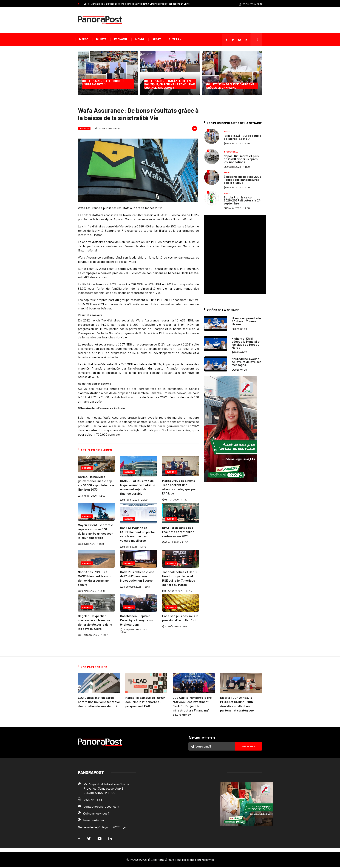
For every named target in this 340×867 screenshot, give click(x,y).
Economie (121, 39)
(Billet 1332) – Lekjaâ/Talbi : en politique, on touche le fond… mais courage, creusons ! (170, 84)
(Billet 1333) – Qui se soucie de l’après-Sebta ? (104, 84)
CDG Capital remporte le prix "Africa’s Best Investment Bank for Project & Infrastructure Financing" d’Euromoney (192, 706)
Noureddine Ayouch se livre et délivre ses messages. (246, 362)
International (231, 152)
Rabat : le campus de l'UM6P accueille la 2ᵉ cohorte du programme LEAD (145, 702)
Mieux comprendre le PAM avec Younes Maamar (246, 321)
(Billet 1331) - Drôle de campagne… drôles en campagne (231, 86)
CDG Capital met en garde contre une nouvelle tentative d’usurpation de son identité (99, 702)
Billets (101, 39)
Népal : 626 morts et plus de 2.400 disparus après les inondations (241, 159)
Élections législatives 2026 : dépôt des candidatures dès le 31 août (242, 179)
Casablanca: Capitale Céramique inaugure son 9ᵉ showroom (137, 620)
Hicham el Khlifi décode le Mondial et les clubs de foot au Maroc (246, 342)
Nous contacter (93, 820)
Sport (156, 39)
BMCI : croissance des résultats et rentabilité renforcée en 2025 (178, 532)
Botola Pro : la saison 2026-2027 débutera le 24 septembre (242, 200)
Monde (139, 39)
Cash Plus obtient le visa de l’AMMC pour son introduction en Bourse (137, 576)
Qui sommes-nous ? (96, 813)
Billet (227, 131)
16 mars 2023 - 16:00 (109, 128)
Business (84, 128)
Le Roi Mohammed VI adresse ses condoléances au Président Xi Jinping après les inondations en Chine (136, 3)
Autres (174, 39)
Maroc (83, 39)
